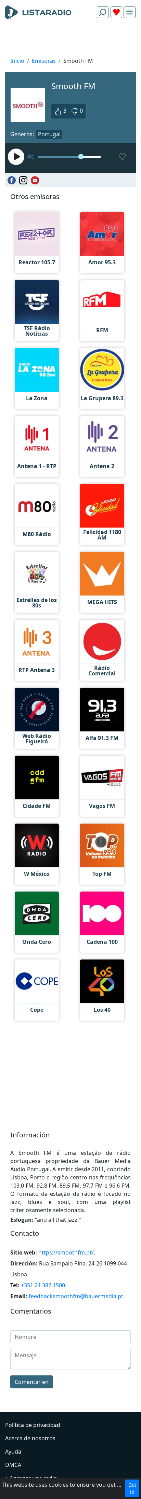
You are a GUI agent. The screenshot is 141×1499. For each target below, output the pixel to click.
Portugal (49, 134)
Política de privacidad (32, 1425)
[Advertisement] (70, 40)
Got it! (132, 1488)
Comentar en (32, 1382)
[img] (130, 12)
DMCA (13, 1465)
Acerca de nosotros (30, 1438)
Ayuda (13, 1451)
